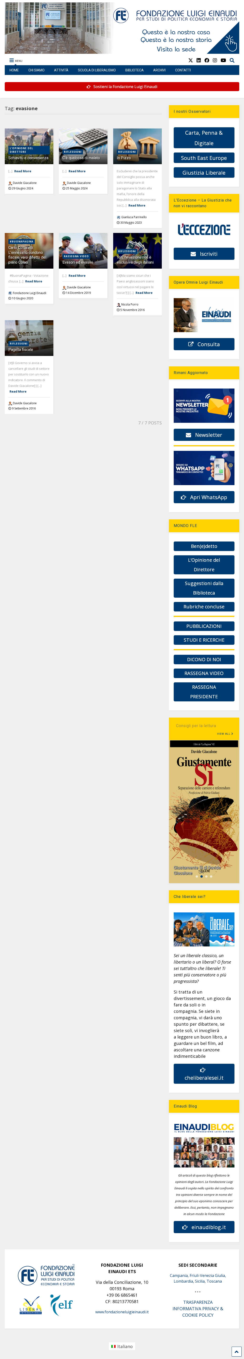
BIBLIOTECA (134, 70)
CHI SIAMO (36, 70)
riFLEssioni (72, 151)
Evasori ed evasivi (77, 262)
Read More (22, 171)
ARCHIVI (159, 70)
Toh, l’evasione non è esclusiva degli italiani (135, 260)
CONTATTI (183, 70)
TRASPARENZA (198, 1302)
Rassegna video (76, 256)
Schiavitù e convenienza (28, 158)
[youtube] (223, 60)
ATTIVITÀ (61, 70)
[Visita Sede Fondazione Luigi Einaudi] (122, 51)
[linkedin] (199, 60)
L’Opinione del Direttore (21, 150)
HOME (14, 70)
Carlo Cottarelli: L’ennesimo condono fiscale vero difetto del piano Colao (27, 255)
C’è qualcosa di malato (81, 158)
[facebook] (206, 60)
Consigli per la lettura (196, 726)
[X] (190, 60)
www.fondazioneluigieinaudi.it (122, 1312)
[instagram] (215, 60)
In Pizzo (124, 158)
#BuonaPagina (21, 241)
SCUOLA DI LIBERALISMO (97, 70)
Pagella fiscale (20, 349)
